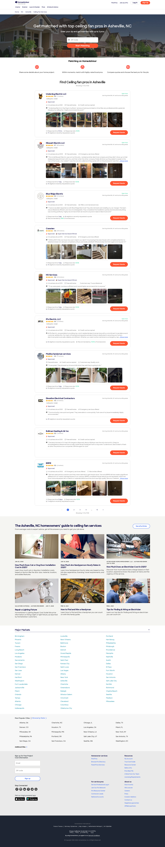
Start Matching (83, 45)
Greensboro (65, 688)
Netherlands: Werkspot (95, 826)
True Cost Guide (130, 762)
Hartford (18, 677)
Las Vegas (64, 670)
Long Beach (19, 650)
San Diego (19, 664)
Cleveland (64, 701)
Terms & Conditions (94, 835)
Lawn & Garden (34, 7)
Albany (63, 674)
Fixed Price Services (98, 765)
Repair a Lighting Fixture (26, 610)
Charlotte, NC (57, 723)
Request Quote (119, 132)
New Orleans (65, 640)
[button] (53, 120)
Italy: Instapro (83, 826)
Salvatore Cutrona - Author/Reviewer (29, 606)
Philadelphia (111, 643)
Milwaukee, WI (25, 732)
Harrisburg (110, 640)
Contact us (128, 800)
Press (126, 794)
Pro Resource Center (98, 791)
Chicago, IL (88, 723)
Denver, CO (23, 727)
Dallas (108, 664)
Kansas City (64, 664)
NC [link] (22, 12)
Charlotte (64, 684)
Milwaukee (110, 701)
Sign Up (145, 3)
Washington (19, 681)
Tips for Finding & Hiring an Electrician (124, 609)
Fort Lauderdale (21, 684)
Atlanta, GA (23, 723)
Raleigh (63, 691)
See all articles (141, 526)
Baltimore (64, 643)
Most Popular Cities (22, 718)
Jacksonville (19, 688)
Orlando (18, 695)
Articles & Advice (52, 7)
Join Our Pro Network (98, 788)
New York (64, 677)
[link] (82, 96)
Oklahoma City (66, 708)
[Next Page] (103, 510)
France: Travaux (58, 826)
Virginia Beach (111, 691)
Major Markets (22, 629)
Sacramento (20, 660)
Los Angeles (19, 653)
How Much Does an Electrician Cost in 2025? (127, 567)
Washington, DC (122, 741)
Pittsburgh (110, 646)
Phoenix (18, 640)
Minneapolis (65, 657)
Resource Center (130, 765)
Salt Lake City (111, 681)
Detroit (63, 650)
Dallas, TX (119, 723)
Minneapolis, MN (58, 732)
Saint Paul (64, 660)
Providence (110, 650)
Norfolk (109, 684)
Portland (109, 636)
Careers (127, 791)
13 (97, 510)
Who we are (129, 788)
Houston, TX (56, 727)
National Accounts (97, 797)
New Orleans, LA (90, 732)
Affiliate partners (130, 806)
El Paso (109, 667)
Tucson (17, 643)
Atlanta (18, 701)
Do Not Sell (84, 831)
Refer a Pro (128, 768)
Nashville (109, 657)
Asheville (63, 681)
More (43, 7)
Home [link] (17, 12)
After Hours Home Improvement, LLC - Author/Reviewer (127, 561)
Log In (135, 3)
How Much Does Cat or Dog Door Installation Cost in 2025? (35, 566)
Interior (17, 7)
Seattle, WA (88, 741)
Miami (17, 691)
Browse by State (38, 718)
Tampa (17, 698)
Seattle (109, 695)
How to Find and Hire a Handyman (76, 609)
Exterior (25, 7)
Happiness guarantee (132, 803)
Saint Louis (64, 667)
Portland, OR (56, 736)
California (77, 831)
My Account (129, 759)
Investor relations (130, 797)
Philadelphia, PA (25, 736)
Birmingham (19, 636)
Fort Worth (110, 670)
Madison (109, 698)
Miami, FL (119, 727)
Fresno (17, 646)
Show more (124, 161)
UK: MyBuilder (108, 826)
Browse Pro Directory (98, 762)
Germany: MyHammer (71, 826)
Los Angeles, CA (90, 727)
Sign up (27, 778)
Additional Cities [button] (20, 747)
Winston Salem (66, 695)
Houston (109, 674)
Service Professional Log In (100, 785)
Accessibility (92, 831)
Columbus (64, 705)
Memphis (109, 653)
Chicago (18, 705)
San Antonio (111, 677)
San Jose (18, 670)
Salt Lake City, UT (90, 736)
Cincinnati (64, 698)
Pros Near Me (129, 771)
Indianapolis (19, 708)
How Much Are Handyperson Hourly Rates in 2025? (80, 566)
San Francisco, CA (59, 741)
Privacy (71, 831)
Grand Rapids (65, 653)
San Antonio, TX (122, 736)
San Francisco (20, 667)
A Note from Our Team (132, 774)
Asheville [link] (28, 12)
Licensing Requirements (132, 777)
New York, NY (121, 732)
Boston (63, 646)
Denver (18, 674)
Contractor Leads (97, 794)
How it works (129, 785)
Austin (108, 660)
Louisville (64, 636)
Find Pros (94, 759)
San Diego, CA (25, 741)
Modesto (18, 657)
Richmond (110, 688)
